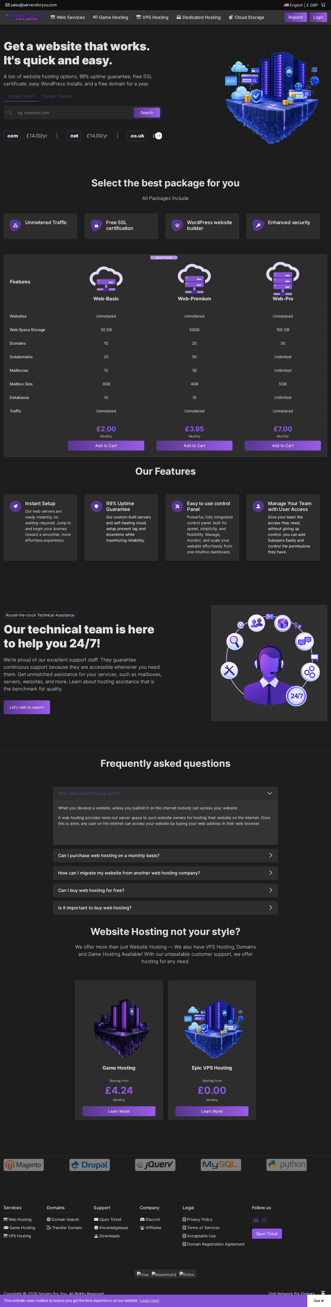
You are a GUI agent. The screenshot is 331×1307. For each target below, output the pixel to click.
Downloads (109, 1235)
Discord (153, 1219)
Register (295, 17)
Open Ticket (110, 1219)
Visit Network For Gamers (291, 1293)
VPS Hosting (19, 1235)
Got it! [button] (319, 1301)
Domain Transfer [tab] (57, 96)
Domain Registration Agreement (215, 1244)
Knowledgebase (113, 1227)
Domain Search (65, 1219)
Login (318, 17)
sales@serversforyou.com (33, 4)
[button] (158, 135)
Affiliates (153, 1227)
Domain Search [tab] (21, 96)
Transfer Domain (67, 1227)
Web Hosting (20, 1219)
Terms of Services (203, 1227)
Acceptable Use (201, 1235)
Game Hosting (22, 1227)
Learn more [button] (149, 1301)
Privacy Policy (200, 1219)
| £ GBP (304, 5)
